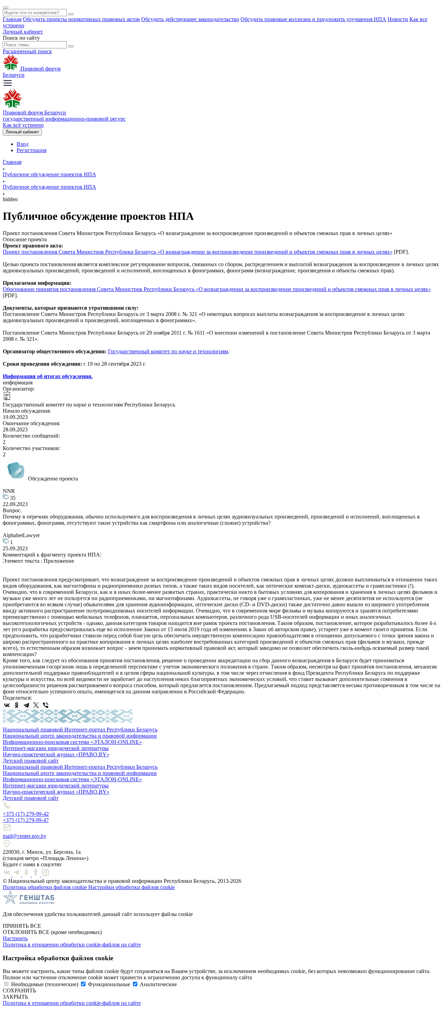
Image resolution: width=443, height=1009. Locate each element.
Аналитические (158, 984)
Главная (12, 19)
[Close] (5, 8)
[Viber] (46, 705)
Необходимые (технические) (44, 984)
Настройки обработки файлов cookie (131, 887)
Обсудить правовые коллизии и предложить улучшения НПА (313, 19)
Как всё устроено (23, 125)
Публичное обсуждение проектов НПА (49, 174)
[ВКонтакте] (7, 705)
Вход (22, 144)
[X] (36, 705)
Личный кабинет (23, 32)
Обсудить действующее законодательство (190, 19)
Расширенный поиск (27, 51)
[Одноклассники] (16, 705)
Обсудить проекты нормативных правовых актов (81, 19)
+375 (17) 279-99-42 (26, 814)
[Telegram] (26, 705)
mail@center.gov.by (24, 836)
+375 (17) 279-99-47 (26, 820)
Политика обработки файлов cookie (45, 887)
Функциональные (109, 984)
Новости (398, 19)
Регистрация (31, 150)
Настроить (15, 938)
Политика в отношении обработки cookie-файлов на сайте (72, 944)
